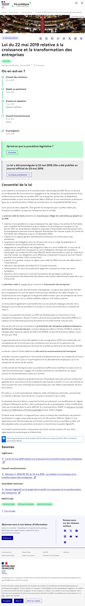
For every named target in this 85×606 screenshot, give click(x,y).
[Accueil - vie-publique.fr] (21, 5)
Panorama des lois (27, 12)
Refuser (19, 601)
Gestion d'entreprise (44, 504)
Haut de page (9, 511)
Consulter (12, 152)
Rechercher (76, 3)
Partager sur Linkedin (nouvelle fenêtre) (75, 38)
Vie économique (8, 504)
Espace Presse (26, 552)
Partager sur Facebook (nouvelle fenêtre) (64, 38)
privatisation (58, 404)
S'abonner (7, 538)
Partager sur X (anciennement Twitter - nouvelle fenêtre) (70, 38)
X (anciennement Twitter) (71, 531)
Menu (82, 3)
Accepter (7, 601)
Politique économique (26, 504)
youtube (71, 536)
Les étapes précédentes (17, 175)
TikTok (65, 542)
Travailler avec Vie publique (51, 555)
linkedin (65, 536)
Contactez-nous (6, 552)
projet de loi (27, 284)
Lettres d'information (8, 555)
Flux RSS (45, 552)
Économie (6, 61)
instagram (77, 531)
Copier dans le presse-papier (58, 38)
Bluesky (77, 536)
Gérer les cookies (33, 601)
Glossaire (66, 552)
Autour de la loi (13, 12)
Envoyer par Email (52, 38)
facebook (65, 531)
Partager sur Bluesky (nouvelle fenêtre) (81, 38)
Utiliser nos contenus (28, 555)
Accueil (4, 12)
